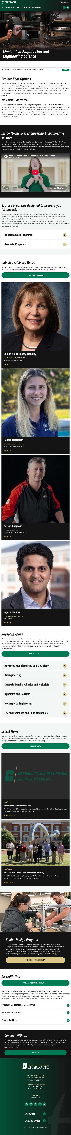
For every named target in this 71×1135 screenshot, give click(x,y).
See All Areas (35, 654)
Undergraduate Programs (18, 234)
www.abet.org (60, 996)
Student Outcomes (11, 1012)
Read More (8, 815)
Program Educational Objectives (18, 1005)
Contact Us (36, 1053)
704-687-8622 (35, 1097)
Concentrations (9, 1020)
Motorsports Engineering (18, 703)
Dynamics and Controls (17, 694)
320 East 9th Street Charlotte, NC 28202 (35, 1087)
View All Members (35, 275)
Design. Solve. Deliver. (35, 960)
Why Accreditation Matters (35, 983)
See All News (35, 746)
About (6, 364)
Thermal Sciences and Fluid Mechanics (26, 713)
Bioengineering (12, 675)
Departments (7, 13)
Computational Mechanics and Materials (26, 684)
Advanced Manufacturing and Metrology (26, 665)
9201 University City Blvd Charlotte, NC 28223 (35, 1079)
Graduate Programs (15, 244)
